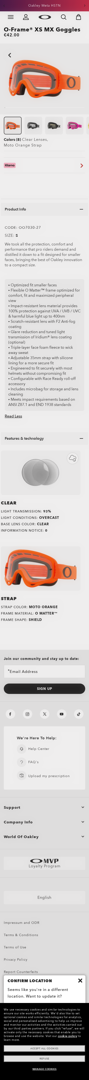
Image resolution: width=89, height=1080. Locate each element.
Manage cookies (44, 1069)
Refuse (44, 1058)
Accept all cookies (44, 1048)
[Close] (80, 980)
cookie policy (67, 1036)
